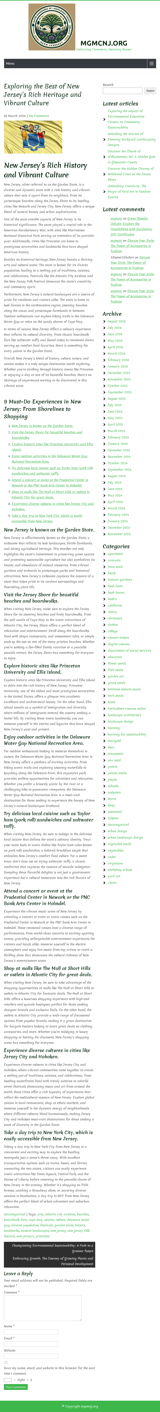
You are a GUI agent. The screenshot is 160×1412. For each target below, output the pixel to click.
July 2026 (115, 328)
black (112, 573)
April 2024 (115, 502)
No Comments (39, 116)
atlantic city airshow (60, 1214)
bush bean (115, 586)
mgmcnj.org (103, 43)
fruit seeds (115, 670)
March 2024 (116, 508)
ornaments (115, 754)
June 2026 (115, 334)
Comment (12, 1292)
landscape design (120, 721)
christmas (115, 618)
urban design (117, 831)
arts (40, 1214)
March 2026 (116, 353)
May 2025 (115, 418)
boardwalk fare (15, 1220)
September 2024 (120, 469)
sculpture (114, 792)
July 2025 (115, 405)
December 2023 (119, 527)
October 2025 (118, 386)
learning (114, 728)
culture (60, 1220)
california (115, 605)
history (80, 1225)
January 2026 (118, 366)
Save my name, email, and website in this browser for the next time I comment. (49, 1371)
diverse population (25, 1225)
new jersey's (25, 1236)
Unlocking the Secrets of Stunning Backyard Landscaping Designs (132, 139)
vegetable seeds (119, 844)
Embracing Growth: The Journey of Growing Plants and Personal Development (53, 1261)
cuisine (49, 1220)
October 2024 (118, 463)
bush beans (116, 592)
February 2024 (118, 515)
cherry (112, 612)
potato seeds (117, 773)
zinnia (112, 882)
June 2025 (115, 411)
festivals (46, 1225)
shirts (112, 799)
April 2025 (115, 424)
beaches (83, 1214)
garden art (116, 676)
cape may (35, 1220)
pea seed (114, 760)
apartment (115, 554)
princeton (43, 1236)
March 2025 (116, 431)
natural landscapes (35, 1231)
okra (111, 747)
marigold (114, 741)
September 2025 (120, 392)
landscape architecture (124, 715)
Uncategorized (14, 1214)
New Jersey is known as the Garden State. (42, 426)
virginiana (115, 863)
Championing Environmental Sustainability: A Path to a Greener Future (52, 1248)
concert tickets (118, 637)
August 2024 (117, 476)
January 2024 (118, 521)
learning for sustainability (127, 734)
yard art (114, 876)
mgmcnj (116, 218)
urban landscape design (125, 837)
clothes (113, 625)
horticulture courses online (127, 708)
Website (9, 1350)
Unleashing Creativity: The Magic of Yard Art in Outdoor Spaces (129, 191)
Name (9, 1326)
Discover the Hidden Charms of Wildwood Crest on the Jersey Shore (131, 174)
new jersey (58, 1231)
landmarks (11, 1231)
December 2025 (119, 373)
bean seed (115, 567)
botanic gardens (120, 579)
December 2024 (119, 450)
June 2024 (115, 489)
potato (112, 766)
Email (9, 1338)
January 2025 (118, 444)
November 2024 (119, 457)
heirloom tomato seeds (124, 689)
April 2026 (115, 347)
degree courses (119, 644)
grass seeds (116, 683)
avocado (114, 560)
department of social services (129, 650)
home (111, 702)
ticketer (113, 818)
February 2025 (118, 437)
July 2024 (115, 482)
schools (113, 786)
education (115, 657)
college (113, 631)
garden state (63, 1225)
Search (108, 85)
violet (112, 857)
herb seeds (116, 695)
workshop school (120, 870)
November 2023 (119, 534)
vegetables (116, 850)
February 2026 (118, 360)
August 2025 (117, 398)
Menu (10, 63)
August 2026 (117, 321)
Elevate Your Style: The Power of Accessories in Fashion (133, 245)
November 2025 (119, 379)
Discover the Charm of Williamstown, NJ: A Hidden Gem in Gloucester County (131, 156)
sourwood (115, 812)
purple (112, 779)
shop (111, 805)
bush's (112, 599)
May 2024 (115, 495)
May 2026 (115, 340)
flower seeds (117, 663)
